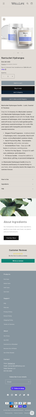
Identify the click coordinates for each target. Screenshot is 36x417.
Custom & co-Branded (10, 344)
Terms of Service (9, 324)
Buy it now (18, 88)
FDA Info (6, 307)
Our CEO (6, 340)
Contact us (11, 363)
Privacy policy (8, 413)
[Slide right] (22, 53)
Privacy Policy (8, 311)
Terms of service (18, 413)
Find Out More (11, 238)
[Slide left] (14, 53)
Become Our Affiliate (10, 348)
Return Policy (8, 316)
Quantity (3, 72)
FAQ (5, 303)
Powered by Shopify (18, 410)
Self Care (7, 287)
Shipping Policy (8, 320)
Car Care (6, 291)
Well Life (10, 410)
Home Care (7, 283)
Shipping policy (28, 413)
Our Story (7, 336)
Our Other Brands (9, 352)
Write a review (18, 261)
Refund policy (28, 410)
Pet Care (6, 279)
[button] (4, 3)
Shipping (3, 64)
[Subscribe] (28, 382)
